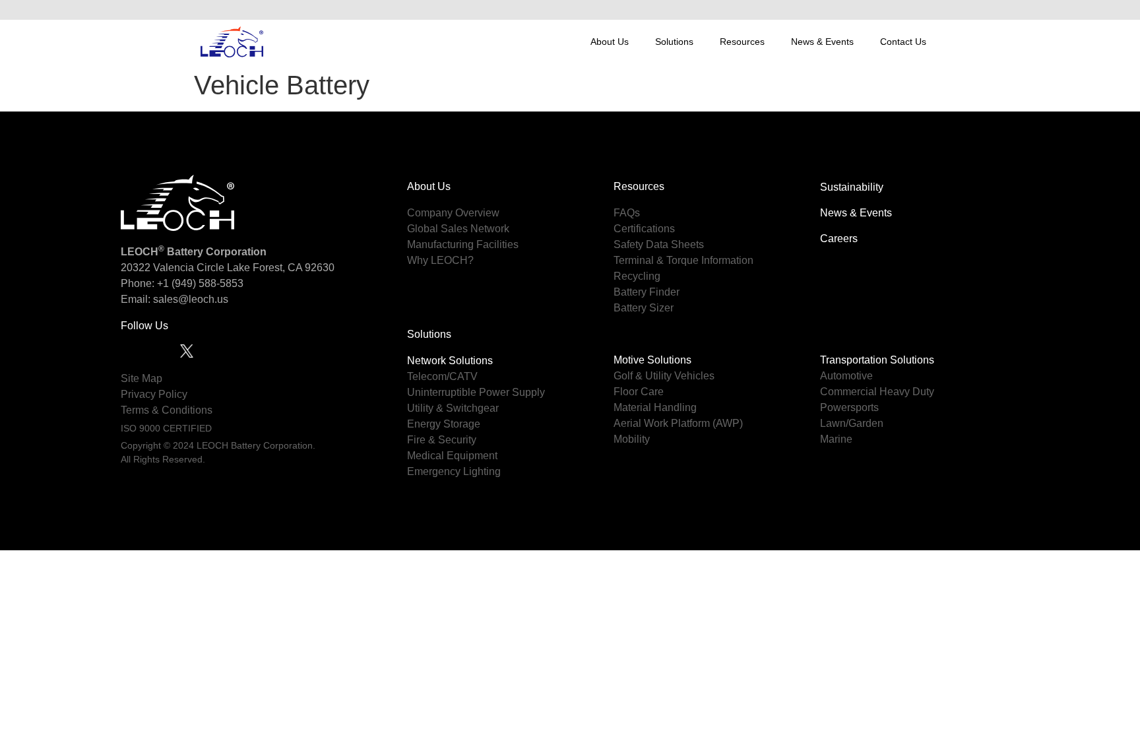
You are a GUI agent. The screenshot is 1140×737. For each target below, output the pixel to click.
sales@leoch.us (189, 299)
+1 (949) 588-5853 (200, 283)
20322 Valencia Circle (172, 267)
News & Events (822, 41)
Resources (742, 41)
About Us (609, 41)
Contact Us (903, 41)
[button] (925, 10)
